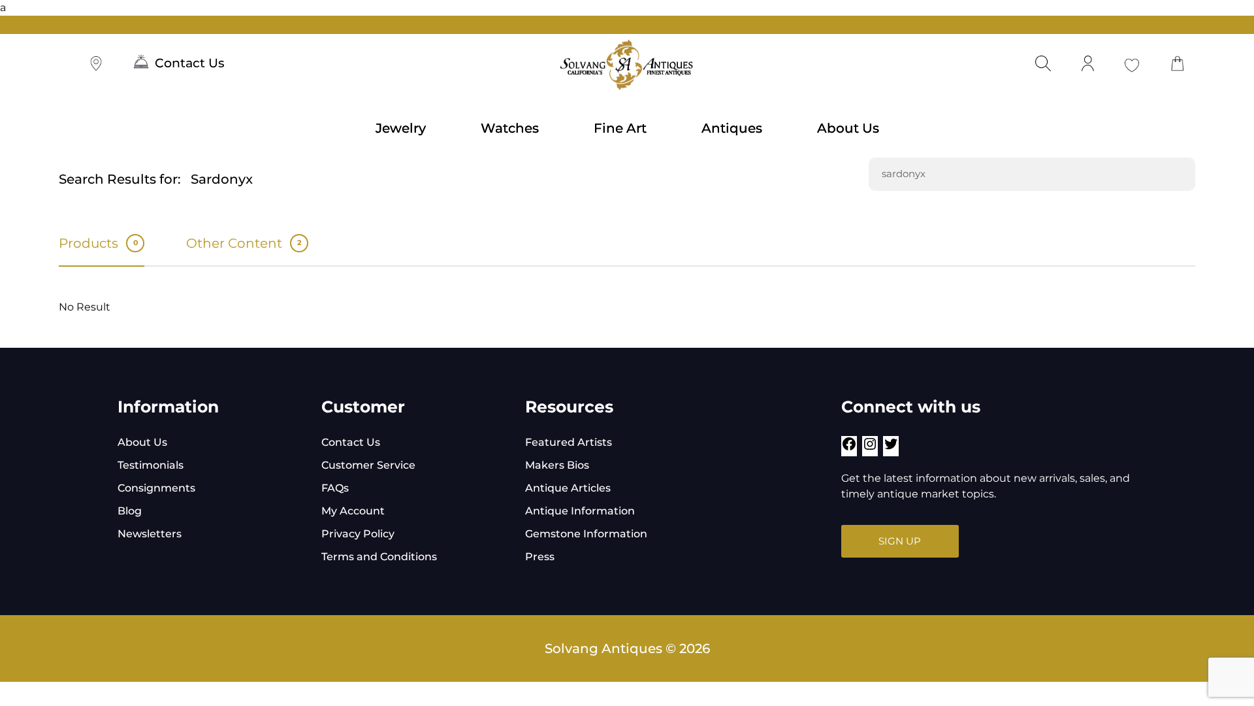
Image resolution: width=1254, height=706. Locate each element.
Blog (130, 511)
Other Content (243, 243)
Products (98, 243)
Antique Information (580, 511)
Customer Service (368, 465)
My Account (353, 511)
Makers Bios (557, 465)
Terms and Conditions (379, 556)
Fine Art (620, 128)
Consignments (156, 488)
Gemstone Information (586, 534)
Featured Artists (568, 442)
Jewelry (401, 128)
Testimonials (151, 465)
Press (540, 556)
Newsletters (150, 534)
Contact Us (190, 63)
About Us (848, 128)
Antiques (731, 128)
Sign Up (899, 541)
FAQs (335, 488)
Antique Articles (568, 488)
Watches (510, 128)
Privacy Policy (357, 534)
